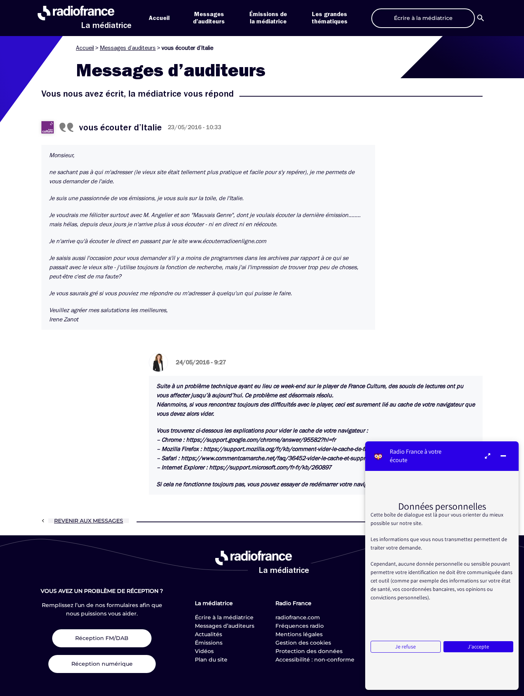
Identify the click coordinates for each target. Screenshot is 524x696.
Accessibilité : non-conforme (314, 659)
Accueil (159, 18)
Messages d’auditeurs (128, 48)
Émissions (208, 642)
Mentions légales (299, 634)
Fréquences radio (299, 625)
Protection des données (309, 651)
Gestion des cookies (303, 642)
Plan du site (211, 659)
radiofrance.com (297, 617)
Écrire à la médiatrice (224, 617)
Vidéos (204, 651)
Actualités (208, 634)
